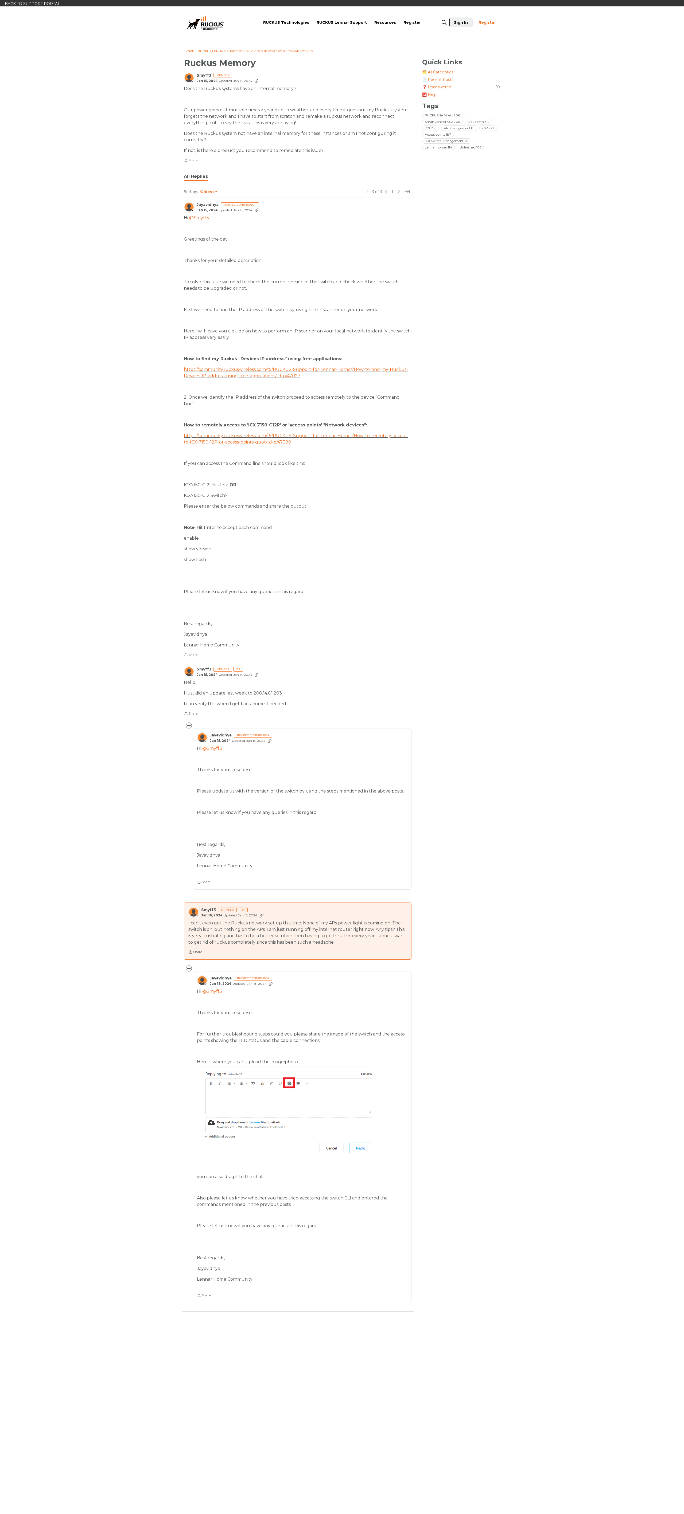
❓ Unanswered (461, 87)
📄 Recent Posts (437, 79)
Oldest (207, 192)
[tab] (196, 176)
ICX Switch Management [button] (447, 141)
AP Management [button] (459, 128)
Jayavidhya (208, 204)
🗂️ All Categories (437, 72)
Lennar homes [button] (438, 147)
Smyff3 (204, 75)
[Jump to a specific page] (407, 191)
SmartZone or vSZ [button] (442, 122)
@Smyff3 (199, 217)
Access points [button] (438, 134)
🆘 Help (429, 94)
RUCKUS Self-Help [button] (442, 115)
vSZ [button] (488, 128)
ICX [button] (430, 128)
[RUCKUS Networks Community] (205, 22)
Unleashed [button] (470, 147)
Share (190, 160)
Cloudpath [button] (478, 122)
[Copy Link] (256, 81)
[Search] (444, 22)
